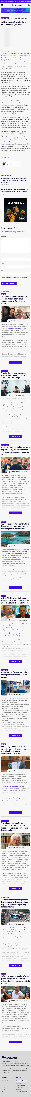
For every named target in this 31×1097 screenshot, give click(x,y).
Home (2, 14)
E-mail (2, 263)
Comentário (4, 236)
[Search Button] (29, 5)
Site (2, 270)
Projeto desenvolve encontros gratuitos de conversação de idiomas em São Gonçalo (14, 190)
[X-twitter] (16, 1081)
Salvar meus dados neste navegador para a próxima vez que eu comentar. (15, 278)
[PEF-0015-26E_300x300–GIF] (15, 210)
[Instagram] (19, 1081)
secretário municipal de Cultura (16, 328)
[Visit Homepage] (15, 5)
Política (3, 294)
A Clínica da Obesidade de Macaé (11, 698)
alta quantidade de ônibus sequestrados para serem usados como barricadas (15, 930)
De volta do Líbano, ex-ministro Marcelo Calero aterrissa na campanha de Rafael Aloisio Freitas (14, 180)
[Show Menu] (2, 5)
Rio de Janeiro (7, 14)
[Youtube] (22, 1081)
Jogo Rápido (4, 371)
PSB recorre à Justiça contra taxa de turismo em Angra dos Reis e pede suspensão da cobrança (19, 1)
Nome (2, 256)
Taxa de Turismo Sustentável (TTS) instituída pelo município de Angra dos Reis (14, 553)
